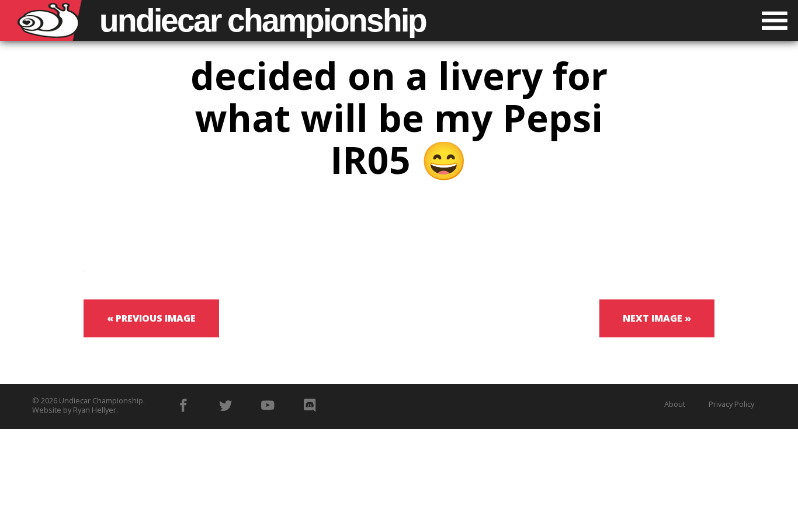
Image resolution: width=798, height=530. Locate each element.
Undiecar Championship (101, 400)
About (674, 404)
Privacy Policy (731, 404)
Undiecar (262, 20)
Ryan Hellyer (94, 410)
